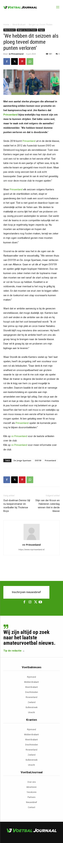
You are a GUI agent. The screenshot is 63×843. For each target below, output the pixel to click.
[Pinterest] (22, 61)
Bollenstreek (31, 707)
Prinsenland (10, 114)
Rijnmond (31, 677)
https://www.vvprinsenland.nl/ (31, 549)
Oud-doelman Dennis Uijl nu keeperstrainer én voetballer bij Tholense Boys (16, 506)
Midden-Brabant (31, 682)
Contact (31, 807)
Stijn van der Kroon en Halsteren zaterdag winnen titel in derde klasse (47, 506)
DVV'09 (38, 460)
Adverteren (31, 787)
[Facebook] (6, 61)
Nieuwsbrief (31, 802)
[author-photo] (32, 540)
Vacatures (31, 792)
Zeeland (31, 702)
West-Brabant (19, 24)
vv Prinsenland (16, 54)
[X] (14, 61)
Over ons (31, 782)
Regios (41, 30)
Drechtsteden (31, 692)
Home (6, 24)
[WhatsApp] (30, 61)
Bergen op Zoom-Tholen (40, 24)
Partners (31, 797)
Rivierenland (31, 697)
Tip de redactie (12, 650)
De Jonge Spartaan (22, 460)
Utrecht (31, 712)
